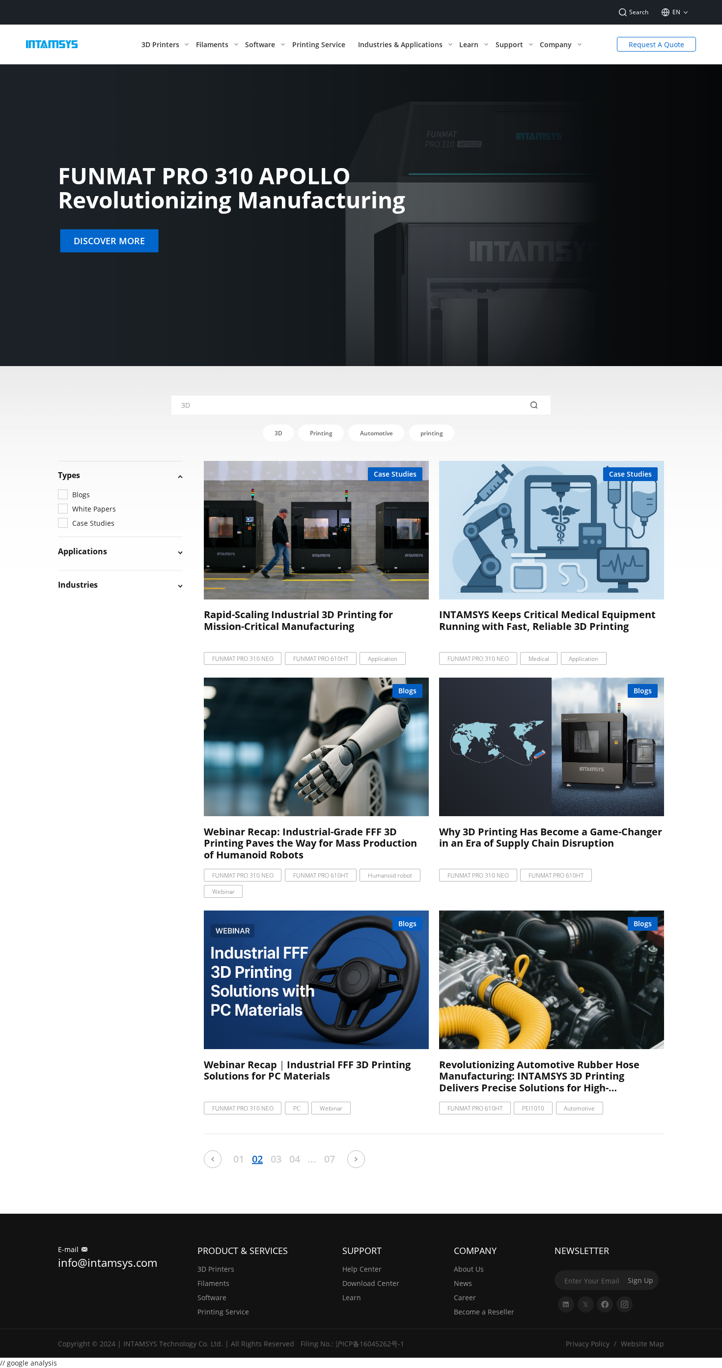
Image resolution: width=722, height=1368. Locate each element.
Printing (321, 433)
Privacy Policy (588, 1343)
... (311, 1159)
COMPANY (475, 1250)
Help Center (362, 1269)
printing (431, 433)
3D (278, 433)
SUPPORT (362, 1250)
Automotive (376, 433)
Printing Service (223, 1311)
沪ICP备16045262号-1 (369, 1343)
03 (276, 1159)
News (463, 1283)
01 (238, 1159)
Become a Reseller (484, 1311)
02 (257, 1159)
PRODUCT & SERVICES (242, 1250)
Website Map (642, 1343)
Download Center (370, 1283)
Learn (351, 1297)
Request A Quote (656, 44)
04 (294, 1159)
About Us (469, 1269)
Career (465, 1297)
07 (329, 1159)
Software (211, 1297)
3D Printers (215, 1269)
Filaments (213, 1283)
